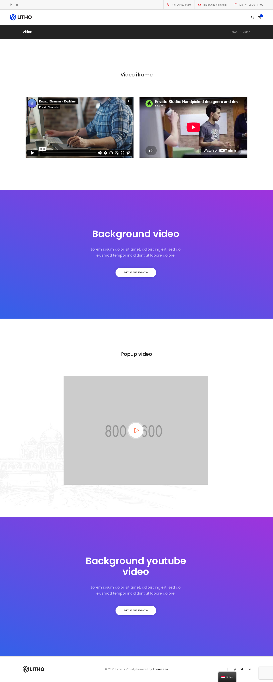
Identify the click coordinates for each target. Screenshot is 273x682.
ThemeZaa (160, 669)
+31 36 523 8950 (181, 4)
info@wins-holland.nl (215, 4)
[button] (136, 272)
